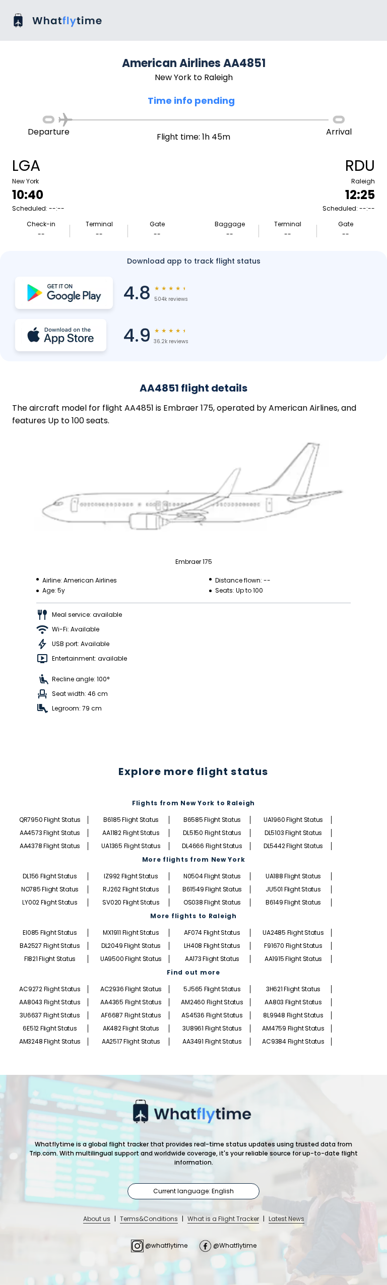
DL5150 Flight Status (212, 832)
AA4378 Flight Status (50, 846)
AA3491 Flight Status (211, 1041)
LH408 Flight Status (212, 945)
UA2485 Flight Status (293, 932)
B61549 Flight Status (212, 889)
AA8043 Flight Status (49, 1002)
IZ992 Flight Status (131, 876)
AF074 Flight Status (212, 932)
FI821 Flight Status (50, 958)
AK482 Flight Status (131, 1028)
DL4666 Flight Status (212, 846)
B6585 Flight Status (212, 819)
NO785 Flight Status (50, 889)
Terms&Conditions (149, 1218)
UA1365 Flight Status (130, 846)
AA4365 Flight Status (130, 1002)
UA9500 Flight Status (131, 958)
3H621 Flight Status (293, 989)
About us (96, 1218)
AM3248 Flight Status (50, 1041)
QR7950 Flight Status (50, 819)
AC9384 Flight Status (293, 1041)
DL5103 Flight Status (293, 832)
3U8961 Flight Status (211, 1028)
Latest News (286, 1218)
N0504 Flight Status (212, 876)
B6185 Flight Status (131, 819)
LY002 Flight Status (49, 902)
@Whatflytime (234, 1245)
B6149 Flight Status (293, 902)
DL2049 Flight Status (131, 945)
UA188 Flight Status (293, 876)
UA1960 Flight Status (293, 819)
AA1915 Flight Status (293, 958)
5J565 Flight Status (211, 989)
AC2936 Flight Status (131, 989)
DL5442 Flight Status (293, 846)
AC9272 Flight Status (49, 989)
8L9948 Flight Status (293, 1015)
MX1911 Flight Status (131, 932)
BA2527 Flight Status (50, 945)
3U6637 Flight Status (50, 1015)
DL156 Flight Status (50, 876)
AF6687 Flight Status (131, 1015)
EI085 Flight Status (50, 932)
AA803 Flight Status (293, 1002)
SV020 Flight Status (130, 902)
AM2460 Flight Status (212, 1002)
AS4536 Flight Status (211, 1015)
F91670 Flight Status (293, 945)
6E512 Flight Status (50, 1028)
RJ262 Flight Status (131, 889)
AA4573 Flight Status (50, 832)
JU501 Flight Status (293, 889)
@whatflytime (166, 1245)
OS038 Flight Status (212, 902)
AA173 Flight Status (212, 958)
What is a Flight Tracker (223, 1218)
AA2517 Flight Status (131, 1041)
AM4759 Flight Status (293, 1028)
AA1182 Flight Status (130, 832)
